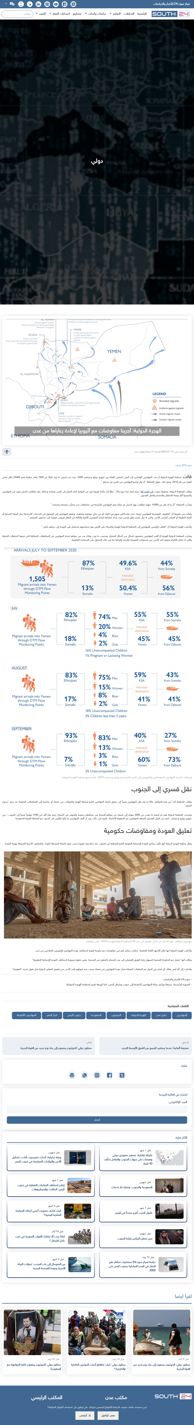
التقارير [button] (116, 14)
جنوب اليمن (74, 1015)
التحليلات (129, 14)
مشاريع (77, 14)
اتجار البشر (52, 1015)
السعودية (96, 1015)
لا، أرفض (85, 1415)
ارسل (97, 1119)
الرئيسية (142, 14)
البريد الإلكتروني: (177, 1102)
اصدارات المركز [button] (61, 14)
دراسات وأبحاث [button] (96, 14)
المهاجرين (182, 1015)
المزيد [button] (42, 14)
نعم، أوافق (108, 1415)
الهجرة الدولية (138, 1015)
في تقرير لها (147, 491)
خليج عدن (161, 1015)
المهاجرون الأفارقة (26, 1015)
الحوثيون (116, 1015)
